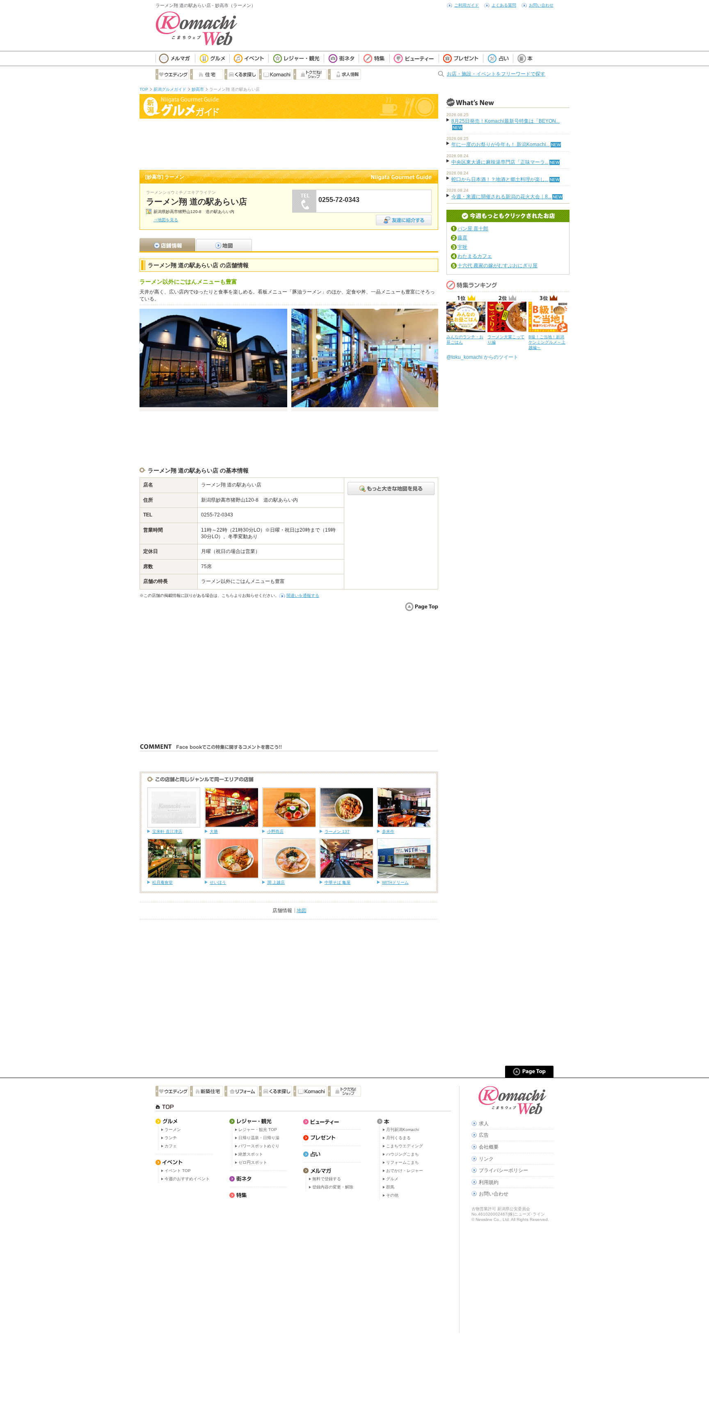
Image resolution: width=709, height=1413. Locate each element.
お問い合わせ (541, 5)
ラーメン (173, 1129)
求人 (484, 1123)
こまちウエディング (404, 1146)
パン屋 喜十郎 (472, 229)
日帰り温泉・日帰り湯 (258, 1137)
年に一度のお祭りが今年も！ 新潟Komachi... (500, 144)
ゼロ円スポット (252, 1162)
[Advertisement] (289, 143)
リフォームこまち (402, 1162)
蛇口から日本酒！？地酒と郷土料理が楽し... (500, 179)
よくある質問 (504, 5)
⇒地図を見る (165, 220)
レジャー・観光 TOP (257, 1129)
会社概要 (489, 1147)
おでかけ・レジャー (404, 1170)
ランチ (171, 1137)
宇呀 (462, 247)
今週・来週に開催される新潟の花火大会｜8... (501, 197)
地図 (301, 910)
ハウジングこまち (402, 1154)
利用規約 (489, 1182)
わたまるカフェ (474, 256)
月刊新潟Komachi (402, 1129)
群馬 (390, 1187)
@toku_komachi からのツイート (482, 357)
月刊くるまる (398, 1137)
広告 (484, 1135)
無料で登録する (326, 1179)
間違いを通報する (302, 595)
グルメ (392, 1179)
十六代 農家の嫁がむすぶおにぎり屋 (497, 265)
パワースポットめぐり (258, 1146)
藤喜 (462, 238)
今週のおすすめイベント (187, 1179)
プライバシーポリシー (503, 1170)
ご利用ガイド (466, 5)
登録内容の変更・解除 (332, 1187)
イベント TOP (178, 1170)
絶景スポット (250, 1154)
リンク (486, 1159)
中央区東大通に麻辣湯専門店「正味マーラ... (500, 162)
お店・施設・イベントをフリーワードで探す (496, 74)
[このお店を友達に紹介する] (404, 217)
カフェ (171, 1146)
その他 (392, 1195)
